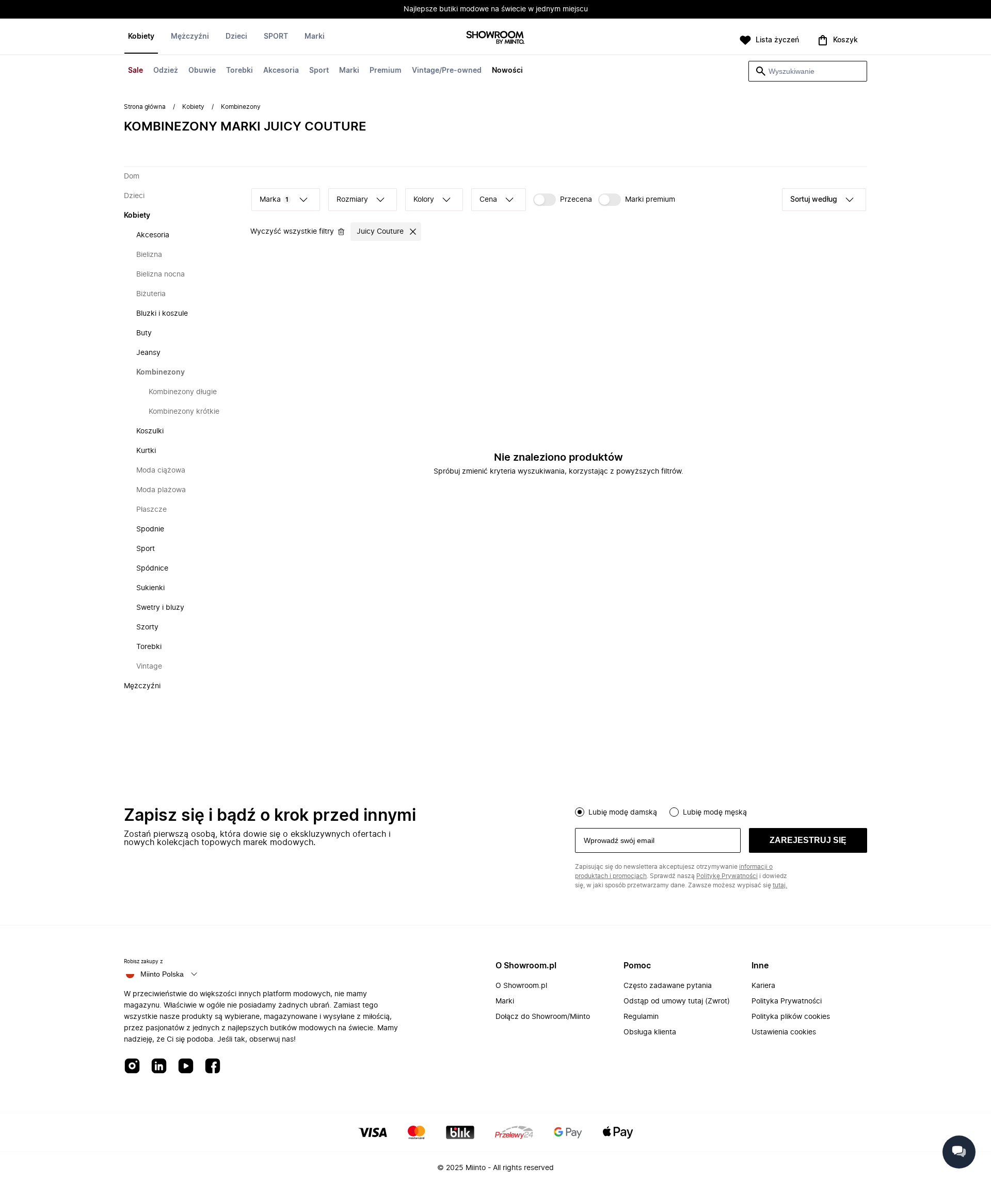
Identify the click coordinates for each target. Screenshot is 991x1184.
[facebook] (212, 1067)
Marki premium (650, 199)
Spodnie (150, 529)
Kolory (423, 199)
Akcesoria (281, 70)
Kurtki (146, 451)
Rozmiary (352, 199)
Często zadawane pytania (668, 986)
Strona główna (145, 107)
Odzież (165, 70)
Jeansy (148, 352)
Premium (386, 70)
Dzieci (236, 36)
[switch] (562, 199)
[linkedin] (159, 1067)
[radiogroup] (721, 811)
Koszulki (150, 431)
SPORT (276, 36)
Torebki (239, 70)
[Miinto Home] (495, 38)
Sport (319, 70)
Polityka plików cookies (791, 1016)
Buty (144, 333)
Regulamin (641, 1016)
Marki (349, 70)
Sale (135, 70)
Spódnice (152, 568)
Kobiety (141, 36)
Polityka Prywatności (787, 1001)
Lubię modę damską (622, 812)
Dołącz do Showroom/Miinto (543, 1016)
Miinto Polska (162, 974)
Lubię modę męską (715, 812)
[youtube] (186, 1067)
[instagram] (132, 1067)
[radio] (579, 812)
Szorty (147, 627)
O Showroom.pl (521, 986)
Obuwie (202, 70)
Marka (274, 199)
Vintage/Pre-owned (447, 70)
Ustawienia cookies (784, 1032)
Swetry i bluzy (160, 607)
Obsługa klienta (650, 1032)
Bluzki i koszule (162, 313)
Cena (488, 199)
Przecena (576, 199)
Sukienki (150, 588)
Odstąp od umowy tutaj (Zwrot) (677, 1001)
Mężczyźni (190, 36)
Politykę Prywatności (727, 876)
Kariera (763, 986)
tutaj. (780, 885)
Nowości (507, 70)
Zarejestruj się (808, 840)
